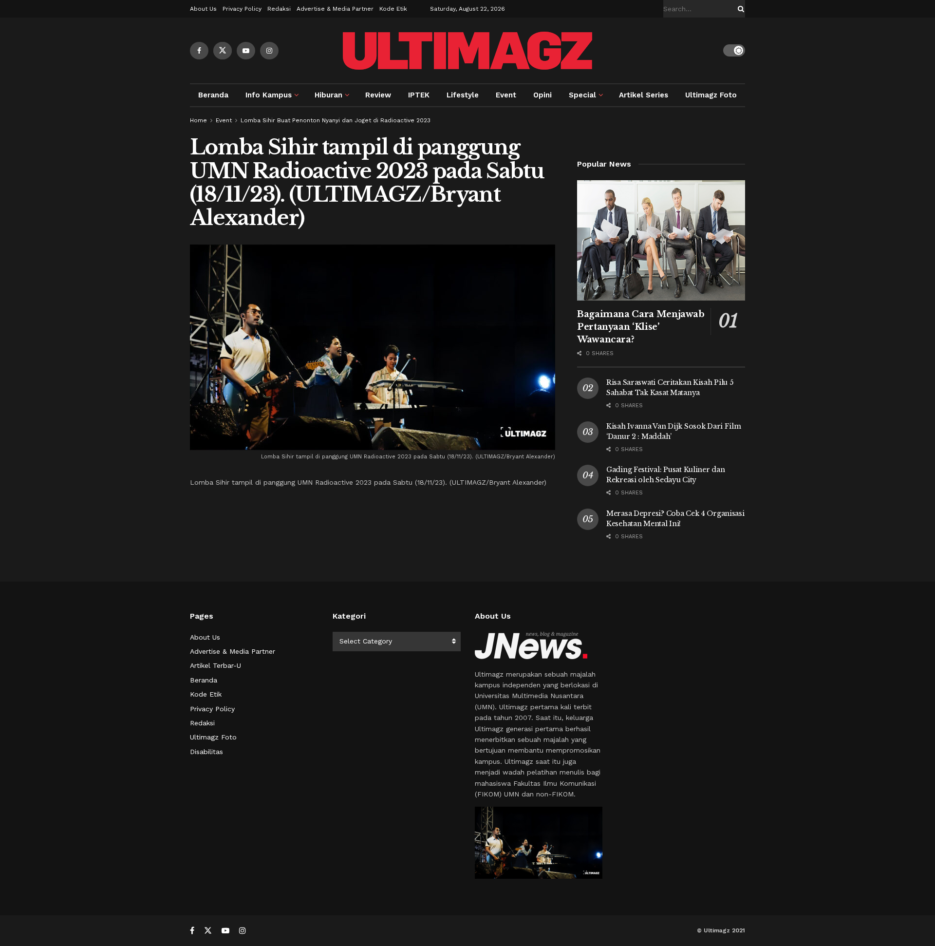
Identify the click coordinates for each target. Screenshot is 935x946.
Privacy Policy (242, 8)
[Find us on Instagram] (269, 50)
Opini (542, 95)
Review (378, 95)
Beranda (213, 95)
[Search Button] (739, 9)
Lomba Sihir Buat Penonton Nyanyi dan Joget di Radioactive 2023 (335, 120)
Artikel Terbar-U (215, 665)
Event (506, 95)
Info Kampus (268, 95)
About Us (203, 8)
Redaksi (279, 8)
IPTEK (419, 95)
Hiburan (328, 95)
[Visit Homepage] (467, 51)
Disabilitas (206, 752)
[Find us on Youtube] (246, 50)
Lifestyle (463, 95)
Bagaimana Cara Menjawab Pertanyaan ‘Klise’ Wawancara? (641, 327)
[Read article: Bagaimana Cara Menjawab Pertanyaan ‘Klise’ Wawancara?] (661, 240)
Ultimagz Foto (711, 95)
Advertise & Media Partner (335, 8)
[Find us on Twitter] (222, 50)
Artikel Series (643, 95)
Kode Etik (393, 8)
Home (198, 120)
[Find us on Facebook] (199, 50)
